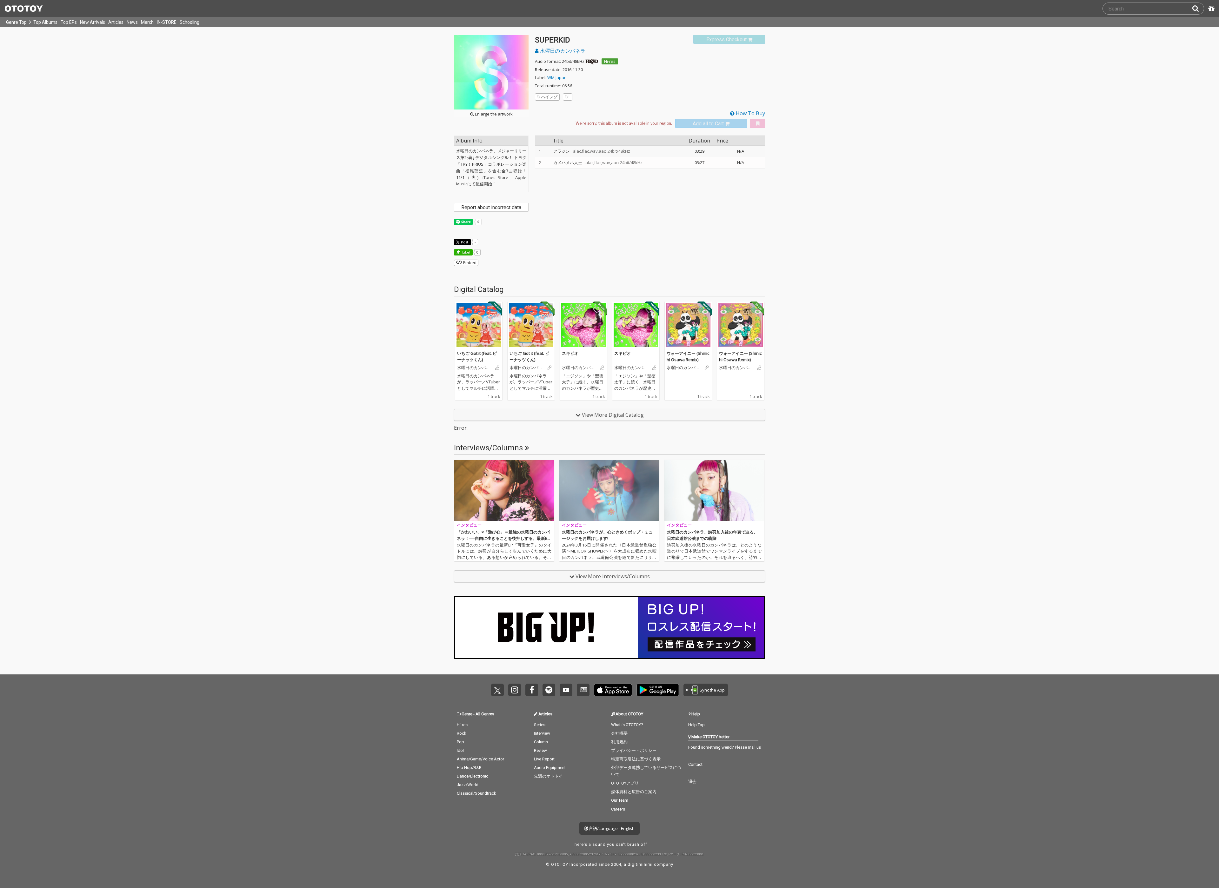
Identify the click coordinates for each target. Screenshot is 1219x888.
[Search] (1198, 8)
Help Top (696, 724)
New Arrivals (92, 22)
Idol (460, 750)
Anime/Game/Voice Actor (480, 759)
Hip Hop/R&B (469, 767)
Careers (618, 809)
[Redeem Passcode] (1210, 8)
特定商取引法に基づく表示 (636, 759)
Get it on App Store (613, 690)
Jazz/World (467, 784)
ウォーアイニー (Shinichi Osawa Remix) (688, 356)
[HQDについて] (591, 61)
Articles (115, 22)
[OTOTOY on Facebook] (531, 690)
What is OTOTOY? (627, 724)
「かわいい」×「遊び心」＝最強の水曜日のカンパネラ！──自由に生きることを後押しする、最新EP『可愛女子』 (503, 538)
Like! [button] (465, 252)
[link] (729, 39)
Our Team (619, 800)
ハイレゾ (549, 97)
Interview (542, 733)
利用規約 (619, 741)
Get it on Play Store (657, 690)
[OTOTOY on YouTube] (566, 690)
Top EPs (69, 22)
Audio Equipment (550, 767)
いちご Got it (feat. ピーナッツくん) (477, 356)
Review (540, 750)
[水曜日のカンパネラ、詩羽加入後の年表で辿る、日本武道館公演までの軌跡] (714, 490)
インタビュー (469, 525)
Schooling (189, 22)
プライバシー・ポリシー (633, 750)
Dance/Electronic (472, 776)
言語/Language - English (611, 828)
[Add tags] (567, 97)
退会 (692, 781)
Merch (147, 22)
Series (539, 724)
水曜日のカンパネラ (561, 50)
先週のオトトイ (548, 776)
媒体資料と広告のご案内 (633, 791)
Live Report (544, 759)
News (132, 22)
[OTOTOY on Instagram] (514, 690)
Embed (469, 262)
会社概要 (619, 733)
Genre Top (16, 22)
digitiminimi (640, 864)
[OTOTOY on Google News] (583, 690)
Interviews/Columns (489, 447)
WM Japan (557, 77)
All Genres (485, 714)
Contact (695, 764)
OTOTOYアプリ (625, 783)
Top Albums (45, 22)
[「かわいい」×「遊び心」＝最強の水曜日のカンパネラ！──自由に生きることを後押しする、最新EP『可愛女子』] (504, 490)
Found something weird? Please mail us (724, 747)
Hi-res (610, 61)
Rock (461, 733)
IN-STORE (167, 22)
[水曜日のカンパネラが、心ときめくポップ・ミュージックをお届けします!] (609, 490)
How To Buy (750, 113)
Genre (467, 714)
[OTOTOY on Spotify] (549, 690)
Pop (460, 741)
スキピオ (570, 353)
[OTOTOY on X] (497, 690)
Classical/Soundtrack (476, 793)
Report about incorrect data (491, 207)
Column (541, 741)
